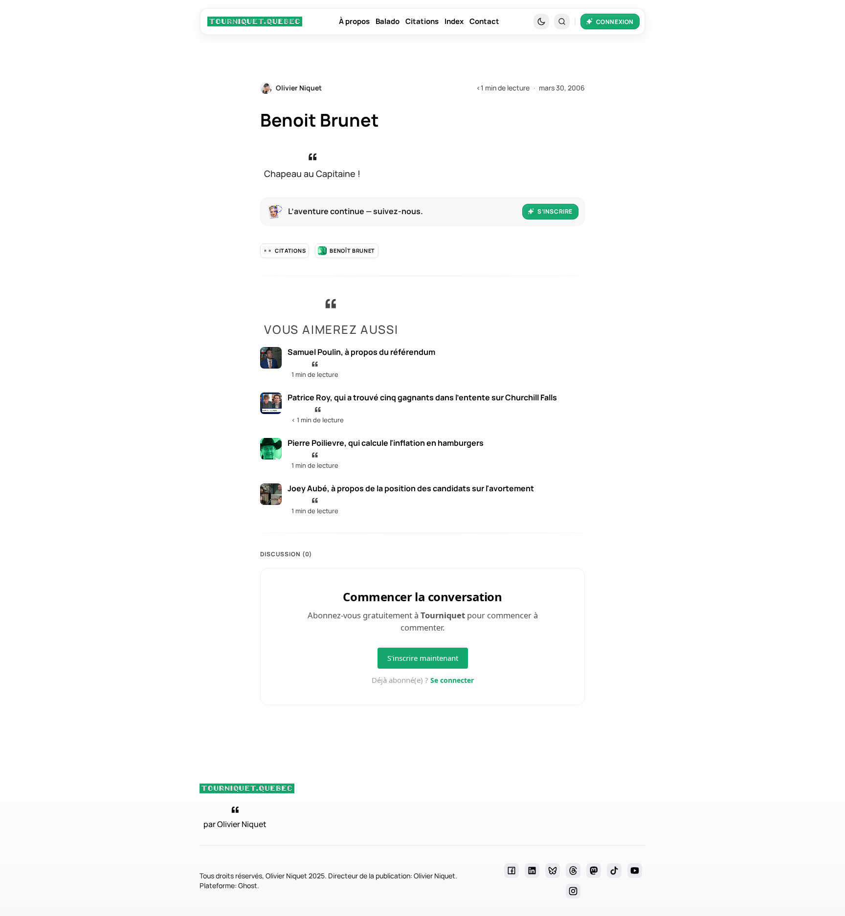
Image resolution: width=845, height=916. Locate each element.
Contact (484, 21)
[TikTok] (614, 870)
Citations (422, 21)
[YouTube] (634, 870)
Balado (388, 21)
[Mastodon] (593, 870)
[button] (562, 21)
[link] (254, 21)
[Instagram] (573, 891)
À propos (354, 21)
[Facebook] (511, 870)
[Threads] (573, 870)
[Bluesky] (552, 870)
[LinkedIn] (532, 870)
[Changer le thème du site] (541, 21)
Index (454, 21)
